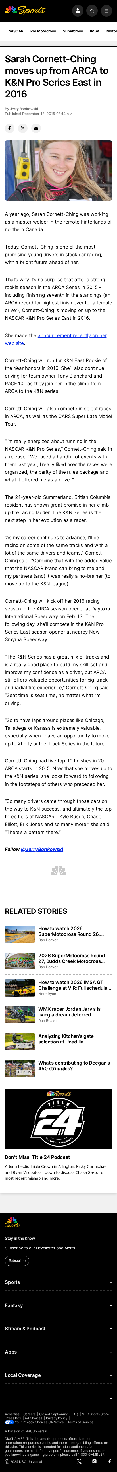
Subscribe (17, 1260)
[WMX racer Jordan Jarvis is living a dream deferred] (20, 1014)
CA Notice (56, 1422)
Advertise (12, 1414)
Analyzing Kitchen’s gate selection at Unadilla (66, 1039)
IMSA (94, 31)
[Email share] (36, 128)
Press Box (13, 1418)
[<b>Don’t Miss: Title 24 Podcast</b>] (58, 1119)
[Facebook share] (9, 128)
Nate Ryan (47, 994)
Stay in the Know (20, 1238)
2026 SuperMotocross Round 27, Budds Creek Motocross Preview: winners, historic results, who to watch (71, 958)
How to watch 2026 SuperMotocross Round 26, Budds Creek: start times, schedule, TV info (69, 931)
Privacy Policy (56, 1418)
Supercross (73, 31)
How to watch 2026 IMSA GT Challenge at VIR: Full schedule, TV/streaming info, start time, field (73, 985)
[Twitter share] (23, 128)
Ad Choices (34, 1418)
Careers (29, 1414)
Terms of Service (80, 1422)
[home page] (25, 10)
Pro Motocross (43, 31)
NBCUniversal (36, 1431)
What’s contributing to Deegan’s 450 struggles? (74, 1065)
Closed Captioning (53, 1414)
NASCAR (16, 31)
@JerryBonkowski (42, 849)
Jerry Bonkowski (24, 109)
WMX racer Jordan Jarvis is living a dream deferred (69, 1012)
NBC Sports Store (95, 1414)
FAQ (75, 1414)
